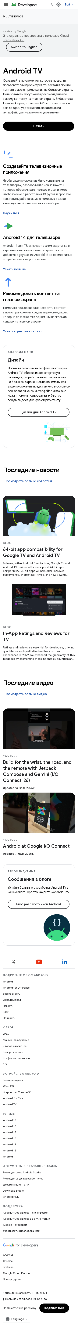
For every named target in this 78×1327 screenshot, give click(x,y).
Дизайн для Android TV (38, 412)
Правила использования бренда (26, 1298)
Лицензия (41, 1292)
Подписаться (54, 1308)
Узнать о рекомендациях (22, 331)
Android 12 (9, 1150)
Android (8, 981)
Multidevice (13, 16)
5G (5, 1064)
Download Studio (13, 1190)
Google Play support (15, 1224)
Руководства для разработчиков (23, 1178)
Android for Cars (13, 1098)
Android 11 (9, 1156)
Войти (69, 4)
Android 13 (9, 1144)
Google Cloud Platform (17, 1273)
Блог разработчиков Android (38, 904)
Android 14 (9, 1138)
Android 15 (9, 1132)
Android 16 (9, 1126)
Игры (6, 1034)
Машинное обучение (16, 1040)
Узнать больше (14, 269)
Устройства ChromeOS (17, 1092)
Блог (6, 1012)
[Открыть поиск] (51, 4)
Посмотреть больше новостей (28, 481)
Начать (38, 126)
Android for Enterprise (16, 987)
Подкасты (9, 1018)
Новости (8, 1006)
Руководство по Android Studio (22, 1172)
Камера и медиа (13, 1052)
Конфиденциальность (16, 1058)
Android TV (9, 1104)
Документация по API (16, 1184)
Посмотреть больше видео (26, 694)
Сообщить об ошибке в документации (26, 1218)
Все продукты (12, 1279)
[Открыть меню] (6, 4)
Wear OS (8, 1086)
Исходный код (12, 999)
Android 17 (9, 1120)
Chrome (8, 1261)
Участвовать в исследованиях (21, 1230)
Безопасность (11, 993)
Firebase (8, 1267)
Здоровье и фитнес (15, 1046)
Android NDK (11, 1196)
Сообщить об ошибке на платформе (25, 1212)
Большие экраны (13, 1080)
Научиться (11, 213)
